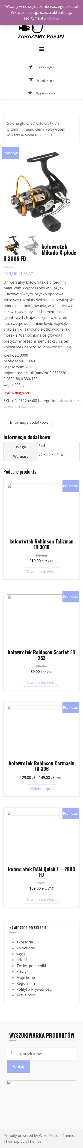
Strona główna (20, 123)
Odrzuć (53, 18)
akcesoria (24, 942)
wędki (21, 953)
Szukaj (18, 1066)
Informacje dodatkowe (29, 422)
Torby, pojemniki (31, 965)
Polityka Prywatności (34, 989)
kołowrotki (45, 123)
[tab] (29, 422)
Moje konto (26, 977)
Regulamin (25, 983)
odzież (21, 959)
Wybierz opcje (42, 788)
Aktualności (26, 995)
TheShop (11, 1141)
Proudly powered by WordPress (30, 1135)
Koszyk (22, 971)
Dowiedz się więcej (41, 571)
